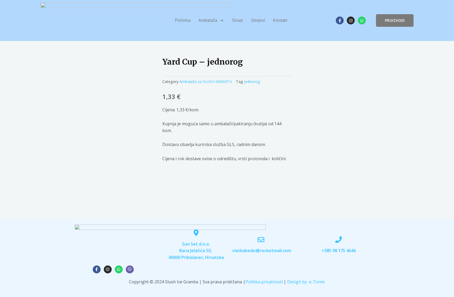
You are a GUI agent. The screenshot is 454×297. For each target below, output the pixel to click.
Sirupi (237, 20)
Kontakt (280, 20)
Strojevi (258, 20)
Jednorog (252, 81)
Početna (182, 20)
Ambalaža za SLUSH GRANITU (205, 81)
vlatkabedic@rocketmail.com (261, 250)
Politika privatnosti (264, 282)
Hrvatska (214, 257)
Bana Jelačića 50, (196, 250)
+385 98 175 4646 (339, 250)
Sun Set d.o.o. (196, 244)
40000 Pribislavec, (186, 257)
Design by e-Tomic (306, 282)
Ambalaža (207, 20)
